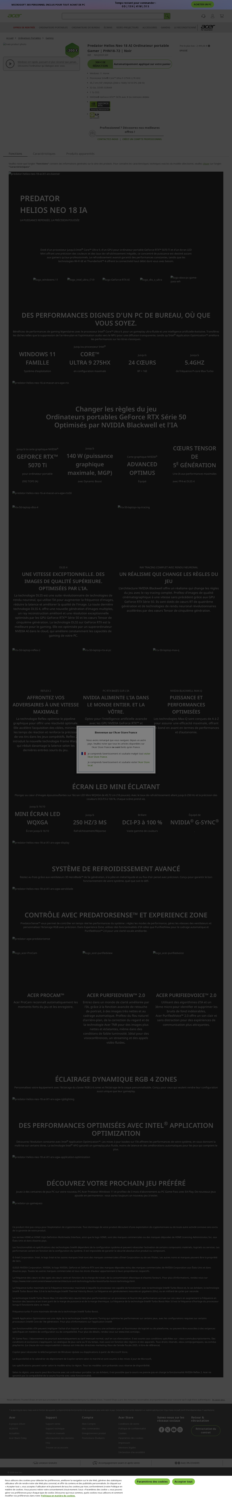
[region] (116, 1487)
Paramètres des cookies (152, 1481)
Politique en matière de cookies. (58, 1495)
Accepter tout (184, 1481)
